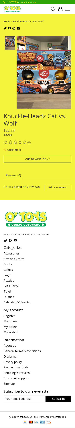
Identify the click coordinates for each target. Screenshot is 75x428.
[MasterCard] (31, 422)
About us (10, 346)
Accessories (11, 253)
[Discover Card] (48, 422)
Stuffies (9, 297)
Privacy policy (13, 362)
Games (8, 270)
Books (8, 264)
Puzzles (9, 281)
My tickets (10, 327)
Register (9, 316)
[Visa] (36, 422)
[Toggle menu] (67, 9)
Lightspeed (59, 416)
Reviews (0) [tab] (13, 175)
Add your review (57, 187)
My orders (11, 321)
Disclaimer (11, 356)
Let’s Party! (11, 286)
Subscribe (59, 399)
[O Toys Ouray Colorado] (12, 9)
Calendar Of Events (17, 302)
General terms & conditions (22, 351)
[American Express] (42, 422)
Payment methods (16, 367)
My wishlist (11, 332)
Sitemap (9, 384)
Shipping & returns (17, 373)
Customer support (16, 378)
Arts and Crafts (14, 259)
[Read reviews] (15, 142)
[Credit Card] (25, 422)
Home (7, 21)
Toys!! (7, 291)
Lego (7, 275)
